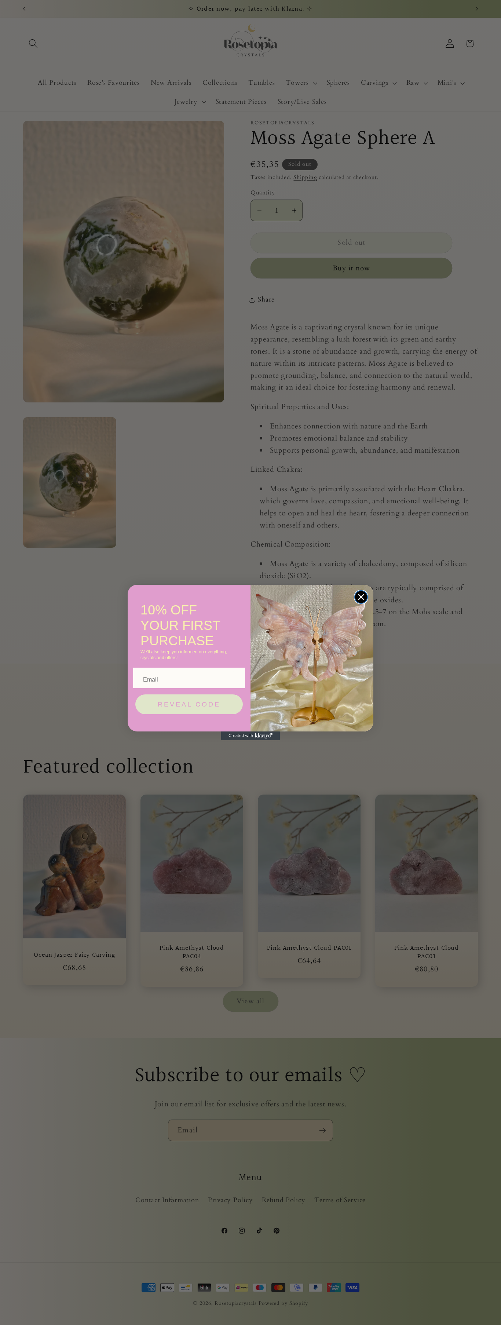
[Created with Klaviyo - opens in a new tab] (250, 735)
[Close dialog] (361, 597)
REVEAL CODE (189, 704)
